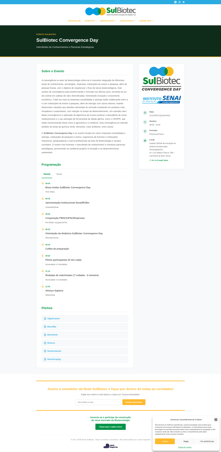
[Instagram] (179, 2)
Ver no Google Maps (159, 160)
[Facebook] (184, 2)
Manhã (47, 174)
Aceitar (165, 441)
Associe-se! (74, 21)
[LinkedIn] (175, 2)
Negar (186, 441)
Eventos (90, 21)
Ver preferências (207, 441)
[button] (216, 419)
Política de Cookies (185, 447)
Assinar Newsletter (133, 402)
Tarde (59, 174)
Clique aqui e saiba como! (110, 427)
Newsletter (107, 21)
